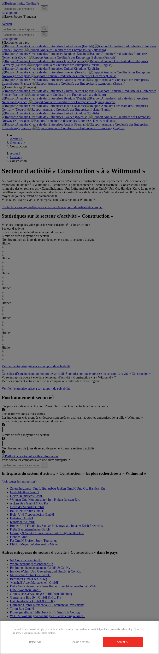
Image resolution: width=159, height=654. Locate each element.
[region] (79, 637)
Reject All (35, 641)
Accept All (123, 641)
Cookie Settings (80, 641)
